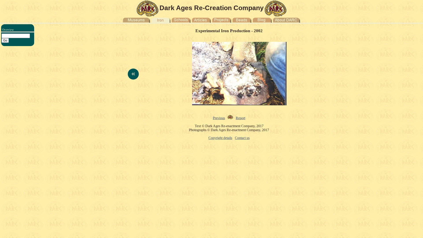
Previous (219, 118)
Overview (8, 29)
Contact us (242, 138)
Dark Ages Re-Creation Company (212, 7)
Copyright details (220, 138)
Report (240, 118)
